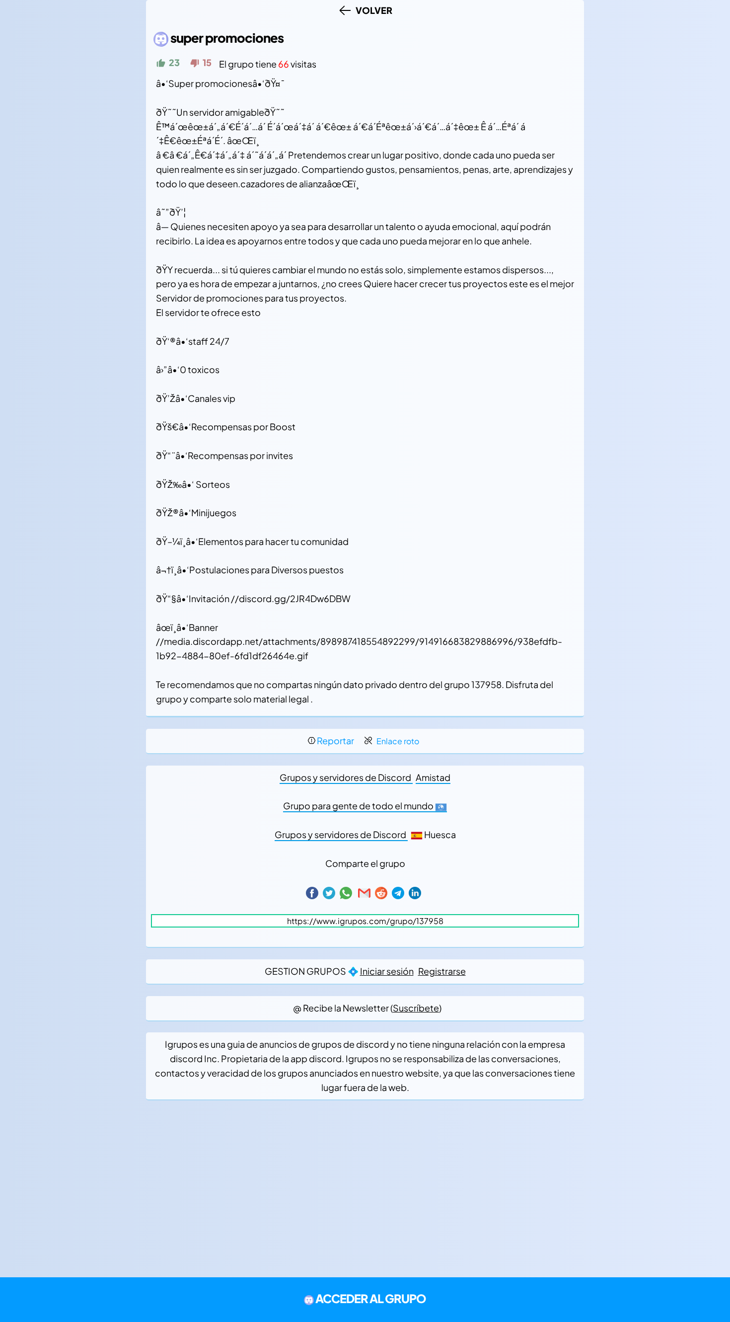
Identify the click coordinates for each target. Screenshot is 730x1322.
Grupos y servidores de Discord (346, 777)
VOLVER (372, 10)
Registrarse (442, 971)
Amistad (433, 777)
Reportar (335, 740)
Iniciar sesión (387, 971)
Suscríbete (416, 1007)
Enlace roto (397, 741)
